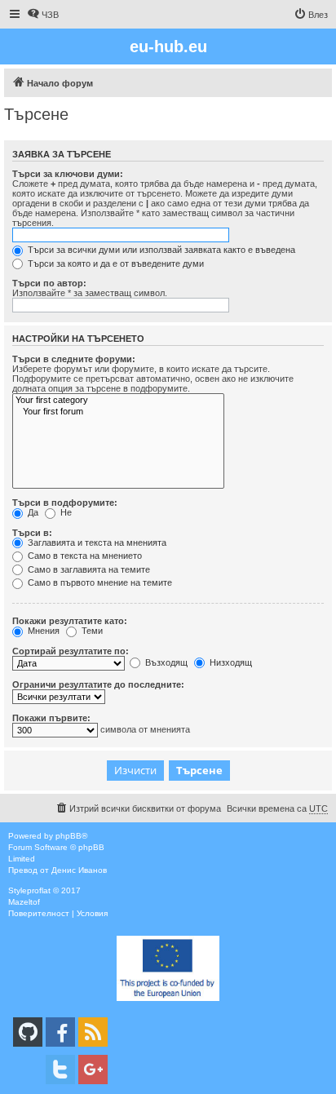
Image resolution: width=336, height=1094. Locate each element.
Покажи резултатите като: (69, 621)
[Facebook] (60, 1032)
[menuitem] (43, 14)
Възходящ (165, 662)
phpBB (68, 835)
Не (65, 512)
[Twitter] (60, 1069)
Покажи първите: (51, 718)
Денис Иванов (79, 870)
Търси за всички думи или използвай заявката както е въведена (160, 250)
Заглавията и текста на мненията (95, 542)
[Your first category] (118, 400)
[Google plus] (93, 1069)
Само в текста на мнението (83, 555)
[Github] (27, 1032)
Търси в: (32, 533)
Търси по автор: (49, 283)
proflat (39, 890)
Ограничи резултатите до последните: (98, 684)
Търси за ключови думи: (67, 174)
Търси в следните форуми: (73, 359)
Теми (91, 631)
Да (31, 512)
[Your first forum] (118, 412)
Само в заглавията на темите (87, 569)
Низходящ (229, 662)
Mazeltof (24, 901)
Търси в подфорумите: (64, 502)
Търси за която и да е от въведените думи (114, 263)
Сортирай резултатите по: (70, 651)
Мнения (42, 631)
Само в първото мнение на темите (98, 582)
